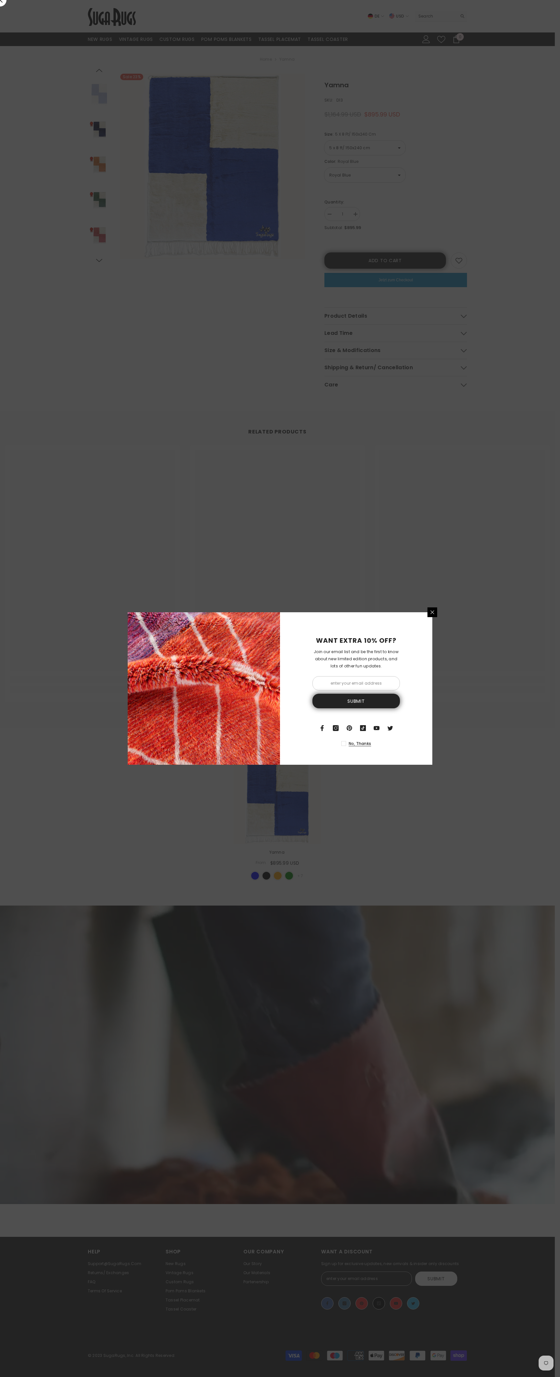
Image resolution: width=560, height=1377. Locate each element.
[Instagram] (336, 728)
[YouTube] (376, 728)
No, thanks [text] (360, 743)
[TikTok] (363, 728)
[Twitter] (390, 728)
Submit (356, 701)
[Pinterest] (349, 728)
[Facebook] (322, 728)
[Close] (432, 612)
